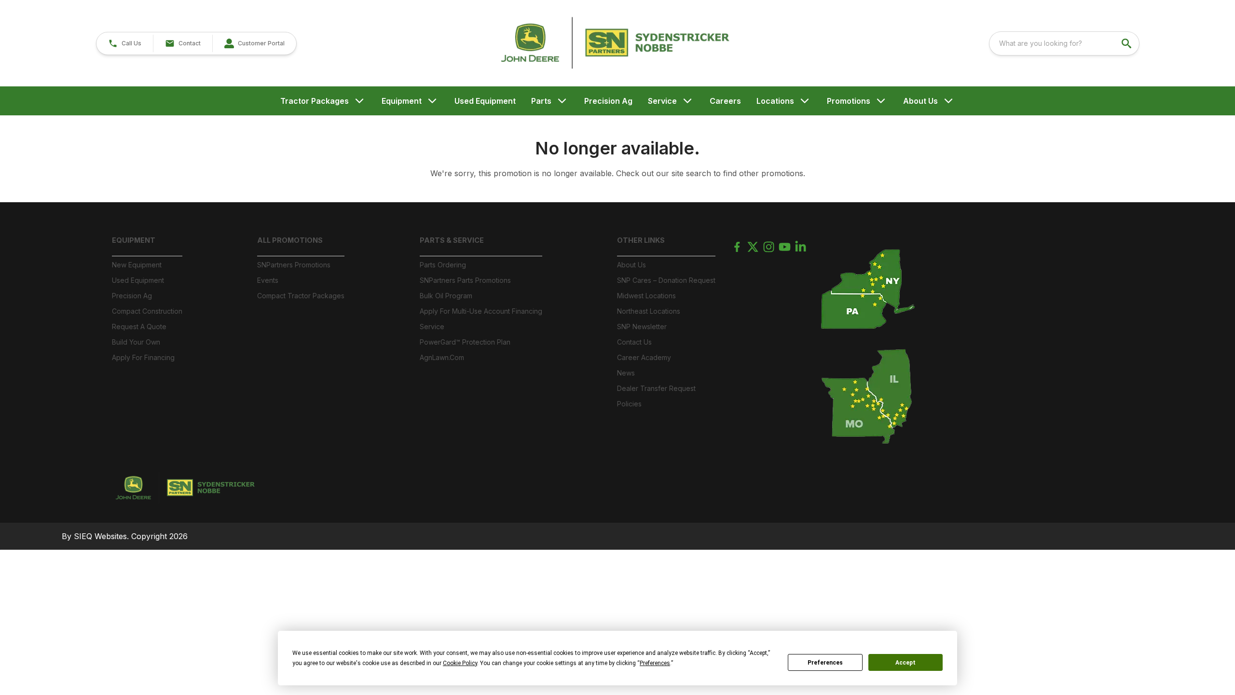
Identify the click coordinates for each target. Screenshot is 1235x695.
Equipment (402, 101)
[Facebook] (737, 247)
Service (662, 101)
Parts (541, 101)
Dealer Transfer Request (656, 388)
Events (267, 280)
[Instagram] (769, 247)
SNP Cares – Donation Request (666, 280)
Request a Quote (139, 326)
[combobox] (1064, 43)
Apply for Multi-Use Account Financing (481, 311)
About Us (920, 101)
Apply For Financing (143, 357)
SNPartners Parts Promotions (465, 280)
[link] (254, 43)
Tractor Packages (314, 101)
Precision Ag (608, 101)
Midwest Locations (646, 296)
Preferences (825, 662)
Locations (775, 101)
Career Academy (644, 357)
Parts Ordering (443, 265)
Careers (725, 101)
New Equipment (137, 265)
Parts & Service (452, 240)
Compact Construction (147, 311)
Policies (629, 404)
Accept (905, 662)
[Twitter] (753, 247)
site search (691, 173)
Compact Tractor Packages (300, 296)
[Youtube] (785, 247)
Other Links (641, 240)
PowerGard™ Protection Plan (465, 342)
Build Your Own (136, 342)
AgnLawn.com (442, 357)
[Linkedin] (801, 247)
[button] (124, 43)
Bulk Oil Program (446, 296)
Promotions (848, 101)
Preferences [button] (655, 663)
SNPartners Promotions (293, 265)
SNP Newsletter (642, 326)
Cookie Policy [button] (460, 663)
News (626, 373)
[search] (1127, 43)
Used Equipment (485, 101)
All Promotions (290, 240)
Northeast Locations (648, 311)
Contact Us (634, 342)
